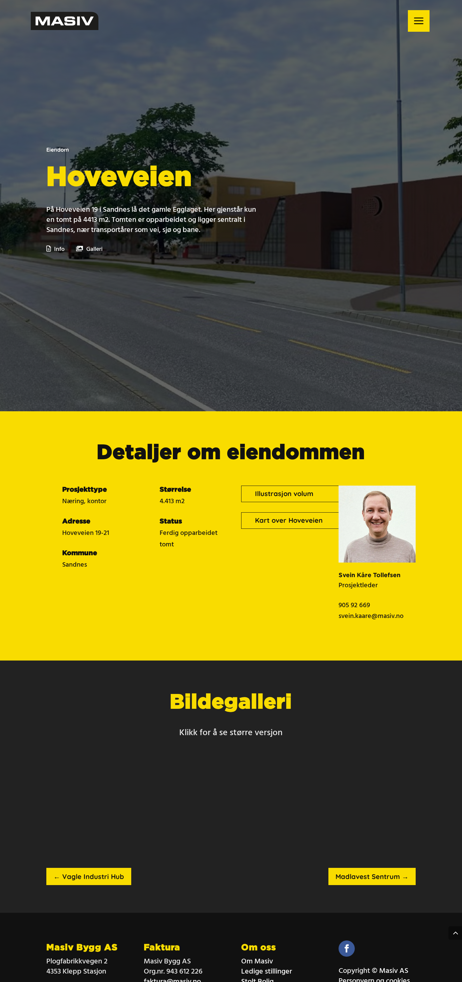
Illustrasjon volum (284, 493)
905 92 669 (354, 605)
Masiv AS (393, 971)
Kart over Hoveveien (289, 520)
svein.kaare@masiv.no (371, 616)
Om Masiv (257, 961)
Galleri (94, 249)
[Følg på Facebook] (347, 948)
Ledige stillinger (266, 972)
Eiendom (57, 149)
